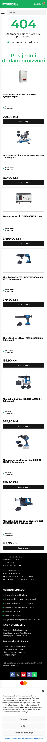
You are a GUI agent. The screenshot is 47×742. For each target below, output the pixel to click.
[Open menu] (3, 13)
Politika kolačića (10, 738)
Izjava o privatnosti (25, 738)
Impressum (38, 738)
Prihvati (23, 719)
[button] (43, 691)
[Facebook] (12, 674)
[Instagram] (17, 674)
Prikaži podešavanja (23, 733)
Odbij (23, 726)
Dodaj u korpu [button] (24, 122)
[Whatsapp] (34, 674)
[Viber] (29, 674)
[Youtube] (23, 674)
